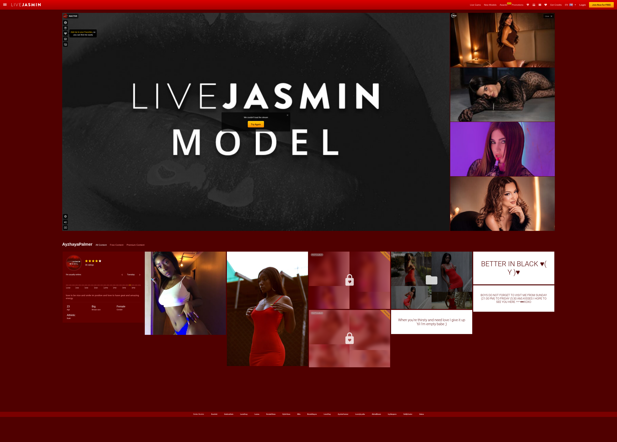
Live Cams (475, 5)
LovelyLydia (360, 414)
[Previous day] (122, 275)
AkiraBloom (376, 414)
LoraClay (327, 414)
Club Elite (528, 5)
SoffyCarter (407, 414)
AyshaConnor (343, 414)
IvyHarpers (392, 414)
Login (582, 5)
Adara (421, 414)
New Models (490, 5)
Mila (298, 414)
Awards (503, 5)
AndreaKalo (228, 414)
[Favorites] (545, 5)
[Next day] (140, 275)
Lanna (257, 414)
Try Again (256, 124)
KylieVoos (286, 414)
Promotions (517, 5)
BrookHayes (312, 414)
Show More (502, 225)
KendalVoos (271, 414)
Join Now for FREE (601, 5)
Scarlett (214, 414)
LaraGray (244, 414)
